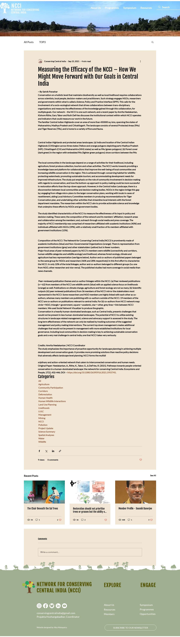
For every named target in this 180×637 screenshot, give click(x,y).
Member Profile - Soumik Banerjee (135, 508)
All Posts (29, 42)
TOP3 (42, 42)
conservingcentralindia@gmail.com (56, 613)
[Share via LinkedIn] (53, 451)
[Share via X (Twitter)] (46, 451)
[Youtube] (64, 605)
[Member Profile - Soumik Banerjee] (135, 492)
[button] (152, 42)
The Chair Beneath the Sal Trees (42, 508)
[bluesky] (51, 605)
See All (153, 475)
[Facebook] (45, 605)
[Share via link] (60, 451)
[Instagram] (39, 605)
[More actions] (140, 61)
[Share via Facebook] (39, 451)
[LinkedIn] (58, 605)
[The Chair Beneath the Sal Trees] (44, 492)
